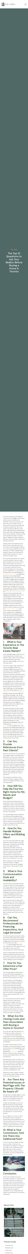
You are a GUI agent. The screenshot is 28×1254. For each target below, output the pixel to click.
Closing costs (14, 1051)
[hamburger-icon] (25, 4)
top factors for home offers (11, 609)
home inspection (14, 1049)
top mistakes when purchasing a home (14, 591)
